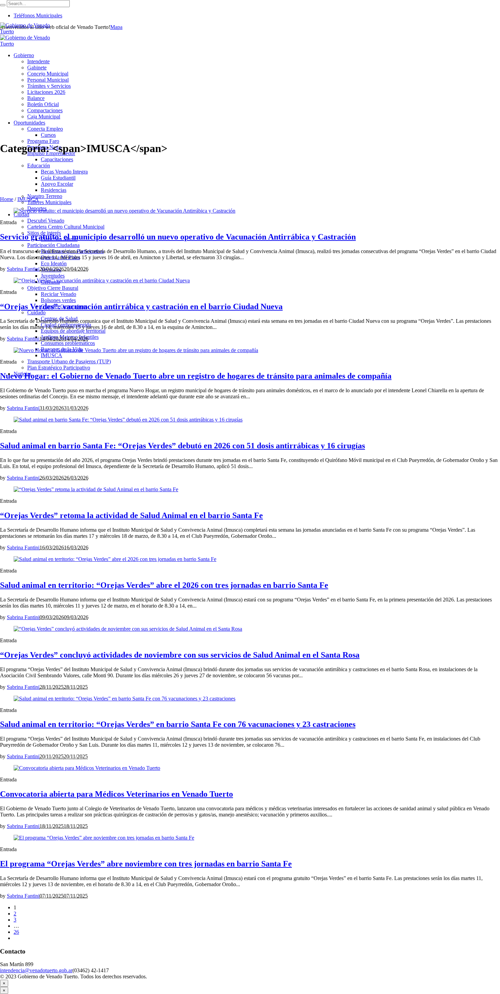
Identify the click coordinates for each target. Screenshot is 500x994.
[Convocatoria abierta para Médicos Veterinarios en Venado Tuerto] (87, 768)
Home (6, 199)
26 (16, 932)
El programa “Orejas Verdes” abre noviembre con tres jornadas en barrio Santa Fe (146, 863)
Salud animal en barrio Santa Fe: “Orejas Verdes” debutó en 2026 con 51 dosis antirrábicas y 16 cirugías (182, 445)
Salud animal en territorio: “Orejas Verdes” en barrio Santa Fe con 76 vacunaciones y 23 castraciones (177, 724)
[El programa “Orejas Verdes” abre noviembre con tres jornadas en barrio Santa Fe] (104, 838)
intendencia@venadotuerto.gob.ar (36, 970)
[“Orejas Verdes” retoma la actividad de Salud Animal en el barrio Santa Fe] (96, 489)
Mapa (116, 27)
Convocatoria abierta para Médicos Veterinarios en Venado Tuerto (116, 794)
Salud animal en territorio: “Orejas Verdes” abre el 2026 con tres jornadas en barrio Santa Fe (164, 585)
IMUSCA (28, 199)
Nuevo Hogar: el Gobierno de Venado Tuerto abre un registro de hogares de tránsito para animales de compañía (195, 375)
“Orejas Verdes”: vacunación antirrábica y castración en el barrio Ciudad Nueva (141, 306)
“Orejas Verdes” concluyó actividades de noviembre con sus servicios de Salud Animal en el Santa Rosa (180, 654)
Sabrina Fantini (23, 269)
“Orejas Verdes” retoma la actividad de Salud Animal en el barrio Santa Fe (131, 515)
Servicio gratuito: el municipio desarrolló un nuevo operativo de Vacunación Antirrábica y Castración (178, 236)
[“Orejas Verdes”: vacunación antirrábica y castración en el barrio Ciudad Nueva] (102, 280)
